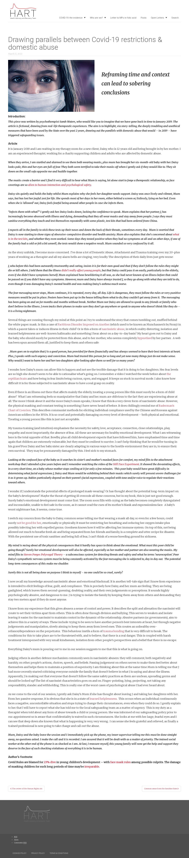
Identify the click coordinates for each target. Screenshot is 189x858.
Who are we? (96, 17)
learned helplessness (103, 698)
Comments (20, 843)
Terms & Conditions (59, 853)
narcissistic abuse (113, 329)
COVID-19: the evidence (71, 17)
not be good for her (29, 523)
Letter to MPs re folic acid (123, 17)
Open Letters (157, 17)
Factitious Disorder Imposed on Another (84, 324)
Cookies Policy (19, 853)
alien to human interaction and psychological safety (59, 185)
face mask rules (120, 762)
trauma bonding (113, 631)
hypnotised (144, 338)
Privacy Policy (38, 853)
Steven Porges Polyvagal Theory (43, 554)
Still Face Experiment (126, 464)
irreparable (91, 766)
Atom (16, 840)
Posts (143, 17)
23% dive (50, 762)
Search (175, 17)
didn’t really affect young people (81, 270)
